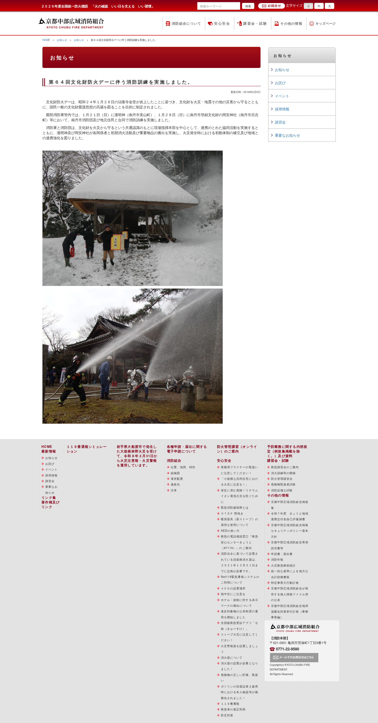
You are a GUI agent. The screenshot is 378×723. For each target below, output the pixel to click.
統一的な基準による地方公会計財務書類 (289, 574)
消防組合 (174, 460)
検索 (248, 6)
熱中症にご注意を (233, 594)
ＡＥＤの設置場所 (233, 588)
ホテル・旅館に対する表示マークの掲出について (239, 602)
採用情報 (282, 108)
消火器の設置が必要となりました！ (239, 666)
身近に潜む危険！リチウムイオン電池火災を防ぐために (239, 496)
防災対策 (227, 715)
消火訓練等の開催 (283, 473)
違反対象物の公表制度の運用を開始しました (239, 614)
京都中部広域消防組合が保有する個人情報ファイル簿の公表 (289, 594)
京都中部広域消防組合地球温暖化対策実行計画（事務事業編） (289, 611)
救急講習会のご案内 (285, 467)
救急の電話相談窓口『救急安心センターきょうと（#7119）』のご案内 (239, 542)
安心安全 (222, 23)
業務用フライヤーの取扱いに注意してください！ (239, 470)
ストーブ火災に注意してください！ (239, 637)
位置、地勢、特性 (183, 467)
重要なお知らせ (287, 135)
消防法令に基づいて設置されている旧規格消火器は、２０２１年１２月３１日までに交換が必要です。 (239, 562)
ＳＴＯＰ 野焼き (232, 513)
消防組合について (186, 23)
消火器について (232, 657)
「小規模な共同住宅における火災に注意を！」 (239, 481)
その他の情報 (291, 23)
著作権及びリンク (50, 504)
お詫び (280, 82)
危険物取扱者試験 (283, 484)
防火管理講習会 (282, 478)
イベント (282, 95)
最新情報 (48, 451)
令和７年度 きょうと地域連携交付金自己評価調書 (289, 516)
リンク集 (48, 497)
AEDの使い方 (230, 530)
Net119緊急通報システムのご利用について (240, 579)
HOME (46, 40)
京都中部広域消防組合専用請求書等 (289, 545)
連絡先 (175, 484)
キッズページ (326, 23)
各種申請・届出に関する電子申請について (187, 449)
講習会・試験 (255, 23)
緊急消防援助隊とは (235, 507)
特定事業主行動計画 (285, 582)
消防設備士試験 (282, 490)
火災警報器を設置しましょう (239, 649)
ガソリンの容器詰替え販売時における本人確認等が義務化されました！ (239, 692)
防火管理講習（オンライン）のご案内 (237, 449)
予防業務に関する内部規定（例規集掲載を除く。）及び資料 (287, 451)
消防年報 (277, 559)
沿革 (174, 490)
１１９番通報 (230, 703)
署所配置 (177, 478)
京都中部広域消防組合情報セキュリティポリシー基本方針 (289, 530)
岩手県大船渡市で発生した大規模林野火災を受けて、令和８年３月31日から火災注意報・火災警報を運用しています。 (137, 455)
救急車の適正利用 (233, 709)
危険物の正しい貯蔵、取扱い (239, 677)
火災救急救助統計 (283, 565)
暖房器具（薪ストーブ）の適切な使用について (239, 522)
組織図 (175, 473)
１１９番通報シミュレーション (87, 449)
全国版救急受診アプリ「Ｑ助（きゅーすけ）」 (239, 625)
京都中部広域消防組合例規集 (289, 504)
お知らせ (62, 40)
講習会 (280, 122)
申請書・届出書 (282, 554)
